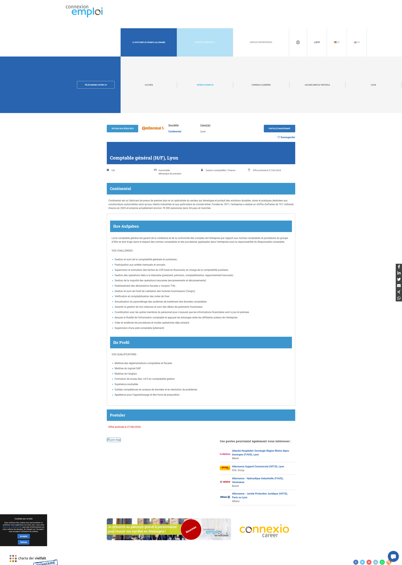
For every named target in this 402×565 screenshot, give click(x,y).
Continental (174, 131)
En (358, 42)
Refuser (23, 542)
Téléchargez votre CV (96, 85)
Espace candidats (205, 42)
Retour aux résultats (122, 128)
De (338, 42)
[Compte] (298, 42)
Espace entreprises (261, 42)
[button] (393, 556)
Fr (318, 42)
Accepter (23, 536)
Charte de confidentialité (12, 527)
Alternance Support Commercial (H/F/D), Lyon (258, 466)
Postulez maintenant (279, 128)
